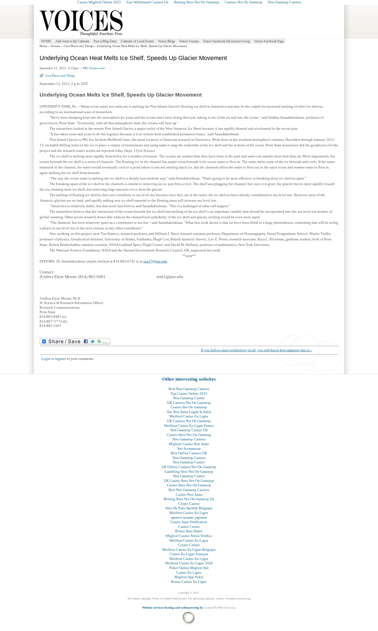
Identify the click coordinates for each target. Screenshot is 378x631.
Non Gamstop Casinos (189, 439)
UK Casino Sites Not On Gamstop (189, 481)
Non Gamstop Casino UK (189, 430)
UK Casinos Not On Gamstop (189, 403)
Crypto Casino (189, 504)
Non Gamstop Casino (189, 398)
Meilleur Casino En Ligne (188, 416)
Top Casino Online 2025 (188, 393)
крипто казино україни (189, 517)
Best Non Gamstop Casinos (189, 389)
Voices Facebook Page (269, 41)
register (60, 359)
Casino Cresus (189, 526)
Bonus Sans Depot (189, 531)
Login (45, 359)
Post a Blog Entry (105, 41)
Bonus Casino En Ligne (189, 582)
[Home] (81, 36)
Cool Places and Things (79, 46)
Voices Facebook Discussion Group (226, 41)
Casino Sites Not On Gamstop (189, 435)
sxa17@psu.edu (155, 261)
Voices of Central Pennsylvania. (169, 598)
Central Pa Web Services (219, 607)
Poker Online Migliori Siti (189, 568)
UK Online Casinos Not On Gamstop (189, 467)
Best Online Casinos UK (189, 453)
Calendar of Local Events (137, 41)
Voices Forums (189, 41)
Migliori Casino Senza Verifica (189, 536)
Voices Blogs (166, 41)
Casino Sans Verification (188, 522)
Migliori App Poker (188, 577)
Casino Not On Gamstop (189, 407)
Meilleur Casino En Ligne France (189, 426)
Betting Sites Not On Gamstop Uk (189, 499)
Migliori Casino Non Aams (189, 444)
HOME (46, 41)
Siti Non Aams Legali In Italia (189, 412)
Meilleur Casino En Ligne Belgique (189, 549)
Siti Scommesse (189, 448)
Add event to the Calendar (72, 41)
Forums (55, 46)
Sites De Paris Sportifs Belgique (189, 508)
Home (43, 46)
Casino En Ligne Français (189, 554)
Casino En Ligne (188, 572)
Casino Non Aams (189, 494)
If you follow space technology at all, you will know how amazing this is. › (256, 350)
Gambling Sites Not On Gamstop (189, 471)
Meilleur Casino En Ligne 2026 (189, 563)
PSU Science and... (95, 68)
